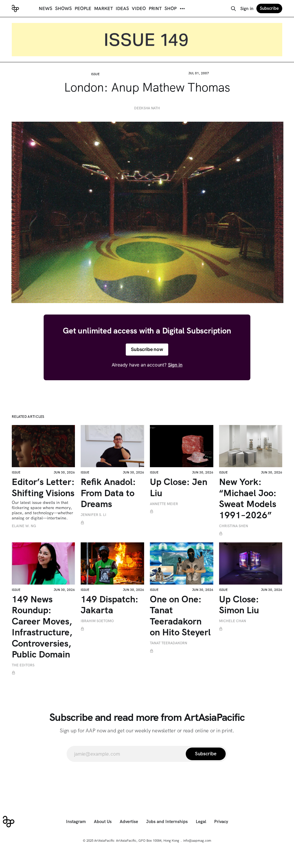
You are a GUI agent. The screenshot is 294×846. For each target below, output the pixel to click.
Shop (171, 8)
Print (155, 8)
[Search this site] (233, 8)
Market (103, 8)
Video (139, 8)
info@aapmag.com (197, 841)
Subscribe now (147, 349)
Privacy (221, 821)
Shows (63, 8)
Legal (201, 821)
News (45, 8)
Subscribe (269, 8)
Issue (95, 74)
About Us (103, 821)
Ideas (122, 8)
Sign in (247, 8)
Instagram (76, 821)
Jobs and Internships (167, 821)
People (83, 8)
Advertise (129, 821)
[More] (182, 8)
